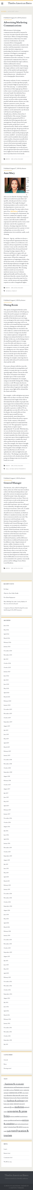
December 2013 (8, 939)
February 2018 (7, 780)
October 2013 (7, 948)
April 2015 (6, 877)
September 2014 (8, 906)
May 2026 (6, 630)
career (21, 1090)
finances (19, 1098)
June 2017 (6, 797)
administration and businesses (13, 1087)
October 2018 (7, 768)
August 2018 (7, 776)
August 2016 (7, 826)
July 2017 (6, 793)
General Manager (12, 482)
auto (8, 1090)
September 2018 (8, 772)
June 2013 (6, 965)
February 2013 (7, 977)
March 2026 (7, 638)
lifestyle (12, 1107)
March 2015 (7, 881)
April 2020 (6, 692)
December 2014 (8, 893)
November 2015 (8, 847)
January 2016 (7, 843)
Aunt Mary (9, 173)
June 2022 (6, 676)
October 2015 (7, 852)
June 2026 (6, 625)
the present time (26, 1127)
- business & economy (14, 1084)
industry (12, 1104)
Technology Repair (11, 1127)
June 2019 (6, 734)
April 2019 (6, 743)
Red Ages (6, 589)
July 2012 (6, 1002)
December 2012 (8, 981)
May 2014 (6, 918)
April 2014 (6, 923)
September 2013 (8, 952)
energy (26, 1095)
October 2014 (7, 902)
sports (16, 1124)
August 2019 (7, 726)
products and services (15, 1120)
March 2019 (7, 747)
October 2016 (7, 822)
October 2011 (7, 1036)
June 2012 (6, 1006)
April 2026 (6, 634)
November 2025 (8, 655)
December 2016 (8, 818)
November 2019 (8, 713)
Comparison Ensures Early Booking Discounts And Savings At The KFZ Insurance (16, 609)
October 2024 (7, 663)
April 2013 (6, 973)
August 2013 (7, 956)
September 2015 (8, 856)
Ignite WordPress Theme (15, 1186)
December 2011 (8, 1027)
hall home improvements (16, 469)
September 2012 (8, 994)
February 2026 (7, 642)
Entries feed (7, 1153)
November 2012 (8, 985)
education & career (18, 1095)
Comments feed (8, 1157)
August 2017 (7, 789)
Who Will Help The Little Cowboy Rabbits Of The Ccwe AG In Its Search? (15, 602)
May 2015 (6, 872)
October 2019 (7, 717)
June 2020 (6, 684)
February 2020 (7, 701)
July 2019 (6, 730)
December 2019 (8, 709)
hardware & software (15, 1101)
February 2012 (7, 1019)
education (9, 1095)
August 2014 (7, 910)
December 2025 (8, 650)
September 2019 (8, 722)
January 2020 (7, 705)
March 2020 (7, 697)
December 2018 (8, 759)
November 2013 (8, 944)
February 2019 (7, 751)
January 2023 (7, 671)
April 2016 (6, 839)
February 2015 (7, 885)
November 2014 (8, 898)
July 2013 (6, 960)
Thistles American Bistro (20, 3)
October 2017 (7, 784)
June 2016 (6, 835)
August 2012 (7, 998)
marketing (19, 1107)
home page (7, 1104)
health (26, 1101)
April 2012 (6, 1011)
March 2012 (7, 1015)
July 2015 (6, 864)
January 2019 (7, 755)
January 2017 (7, 814)
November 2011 (8, 1032)
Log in (5, 1149)
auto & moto (11, 1090)
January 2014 (7, 935)
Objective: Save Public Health (11, 593)
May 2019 (6, 738)
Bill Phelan (14, 211)
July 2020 (6, 680)
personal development (24, 1116)
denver (24, 18)
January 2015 (7, 889)
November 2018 (8, 764)
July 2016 (6, 831)
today (5, 1131)
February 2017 (7, 810)
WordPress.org (7, 1161)
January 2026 (7, 646)
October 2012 (7, 990)
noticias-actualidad (14, 1116)
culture (23, 1092)
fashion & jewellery (13, 1098)
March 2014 (7, 927)
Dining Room (11, 305)
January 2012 (7, 1023)
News (8, 159)
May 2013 (6, 969)
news (9, 1111)
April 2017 (6, 805)
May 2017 (6, 801)
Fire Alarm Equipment (9, 597)
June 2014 (6, 914)
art (5, 1090)
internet (16, 1104)
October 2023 (7, 667)
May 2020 (6, 688)
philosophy (6, 1120)
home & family (11, 291)
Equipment (7, 1098)
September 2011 (8, 1040)
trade (9, 1131)
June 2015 (6, 868)
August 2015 (7, 860)
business (16, 1090)
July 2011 (6, 1044)
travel (14, 1130)
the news (19, 1127)
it (10, 1107)
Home (3, 11)
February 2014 (7, 931)
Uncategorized (17, 159)
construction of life (15, 1093)
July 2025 (6, 659)
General (6, 1060)
